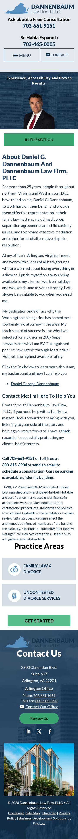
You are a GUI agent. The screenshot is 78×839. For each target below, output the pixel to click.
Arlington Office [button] (39, 688)
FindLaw (39, 823)
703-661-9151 (39, 26)
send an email (44, 465)
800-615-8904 (14, 465)
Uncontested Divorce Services (41, 595)
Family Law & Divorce (37, 569)
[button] (21, 55)
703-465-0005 (39, 44)
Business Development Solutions (43, 818)
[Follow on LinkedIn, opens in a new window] (28, 731)
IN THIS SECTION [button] (39, 139)
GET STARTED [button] (39, 620)
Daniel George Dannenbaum (35, 383)
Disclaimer (16, 813)
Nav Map (49, 813)
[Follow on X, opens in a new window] (39, 731)
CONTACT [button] (59, 55)
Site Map (33, 813)
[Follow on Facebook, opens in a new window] (49, 731)
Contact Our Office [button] (41, 706)
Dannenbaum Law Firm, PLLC (41, 802)
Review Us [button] (39, 718)
